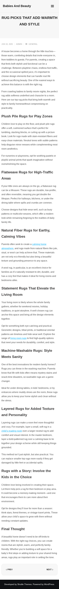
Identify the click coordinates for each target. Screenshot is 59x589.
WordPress (49, 584)
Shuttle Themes (24, 584)
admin (19, 44)
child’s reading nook (11, 431)
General (33, 44)
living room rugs (18, 338)
